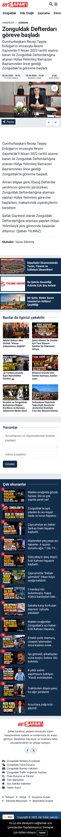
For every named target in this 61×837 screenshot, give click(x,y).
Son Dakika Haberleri (19, 783)
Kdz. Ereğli (27, 13)
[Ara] (51, 4)
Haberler (8, 22)
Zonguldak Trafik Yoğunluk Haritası (27, 772)
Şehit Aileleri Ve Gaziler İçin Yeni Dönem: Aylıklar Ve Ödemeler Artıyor (45, 344)
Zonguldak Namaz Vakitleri (22, 768)
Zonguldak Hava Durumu (21, 764)
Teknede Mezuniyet (16, 800)
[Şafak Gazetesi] (15, 4)
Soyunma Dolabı (41, 797)
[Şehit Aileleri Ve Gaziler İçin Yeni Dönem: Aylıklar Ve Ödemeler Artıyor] (45, 330)
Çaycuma (44, 13)
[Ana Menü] (55, 4)
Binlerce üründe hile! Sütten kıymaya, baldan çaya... (44, 375)
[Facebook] (27, 750)
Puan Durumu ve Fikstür (20, 776)
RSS (9, 817)
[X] (33, 750)
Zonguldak (9, 13)
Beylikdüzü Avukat (43, 800)
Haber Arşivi (14, 787)
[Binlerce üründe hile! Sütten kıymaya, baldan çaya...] (45, 362)
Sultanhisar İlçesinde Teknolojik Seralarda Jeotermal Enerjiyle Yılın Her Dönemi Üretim (45, 406)
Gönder (10, 464)
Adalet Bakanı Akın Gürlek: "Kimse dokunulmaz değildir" (14, 343)
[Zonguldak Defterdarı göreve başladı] (30, 100)
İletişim (10, 797)
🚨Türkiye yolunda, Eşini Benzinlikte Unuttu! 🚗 (13, 375)
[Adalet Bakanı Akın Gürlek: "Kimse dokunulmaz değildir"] (16, 330)
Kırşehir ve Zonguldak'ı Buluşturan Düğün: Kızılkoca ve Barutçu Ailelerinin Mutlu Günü (15, 406)
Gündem (23, 22)
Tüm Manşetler (15, 779)
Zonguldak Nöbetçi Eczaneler (23, 761)
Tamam (42, 833)
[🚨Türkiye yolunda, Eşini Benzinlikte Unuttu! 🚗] (16, 362)
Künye (22, 797)
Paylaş (10, 121)
